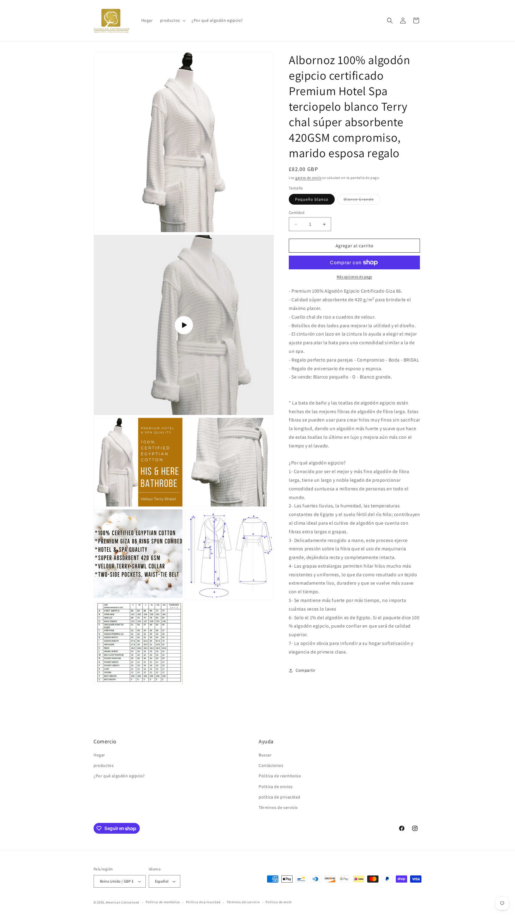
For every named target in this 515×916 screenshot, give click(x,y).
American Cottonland (122, 902)
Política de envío (279, 902)
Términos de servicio (278, 807)
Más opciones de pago (354, 276)
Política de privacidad (203, 902)
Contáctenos (271, 765)
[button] (172, 20)
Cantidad (296, 212)
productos (104, 765)
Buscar (265, 755)
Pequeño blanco (311, 199)
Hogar (99, 755)
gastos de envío (308, 177)
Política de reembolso (163, 902)
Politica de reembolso (280, 775)
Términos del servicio (243, 902)
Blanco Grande (362, 200)
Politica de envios (276, 786)
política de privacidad (279, 797)
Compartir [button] (305, 670)
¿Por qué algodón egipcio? (119, 775)
